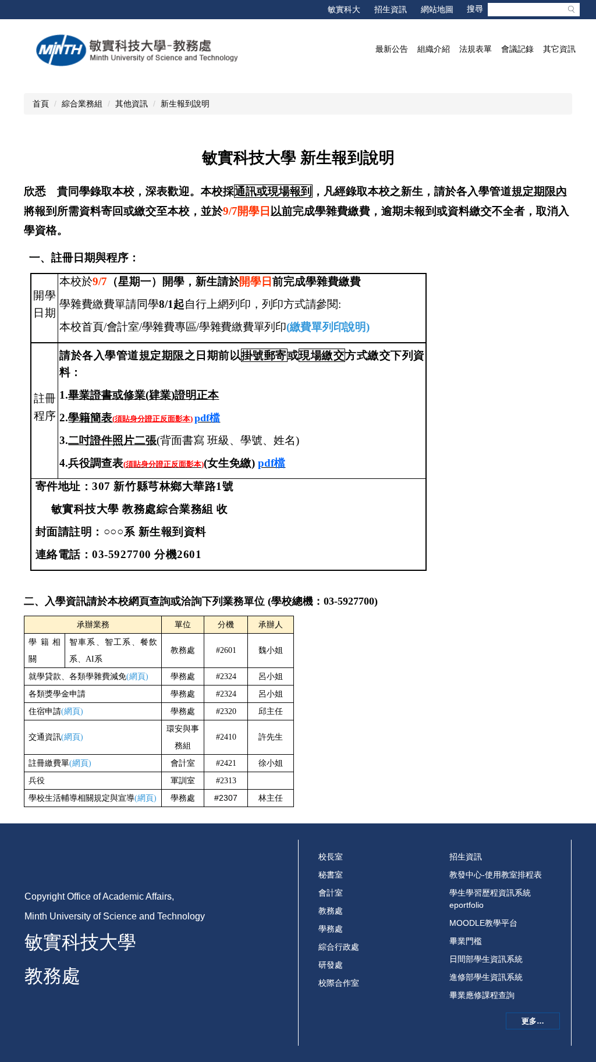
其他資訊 (131, 103)
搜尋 (571, 9)
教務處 (330, 910)
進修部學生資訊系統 (486, 977)
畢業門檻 (465, 941)
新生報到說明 (185, 103)
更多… (533, 1021)
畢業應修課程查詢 (482, 995)
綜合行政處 (338, 946)
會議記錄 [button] (517, 49)
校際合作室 (338, 983)
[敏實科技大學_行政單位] (138, 50)
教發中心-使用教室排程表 (495, 874)
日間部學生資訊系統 (486, 959)
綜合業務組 (82, 103)
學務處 (330, 928)
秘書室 (330, 874)
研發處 (330, 964)
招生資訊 (390, 9)
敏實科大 (344, 9)
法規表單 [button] (475, 49)
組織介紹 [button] (433, 49)
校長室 (330, 856)
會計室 (330, 892)
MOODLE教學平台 (483, 923)
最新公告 (391, 49)
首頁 (41, 103)
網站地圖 (437, 9)
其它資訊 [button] (559, 49)
